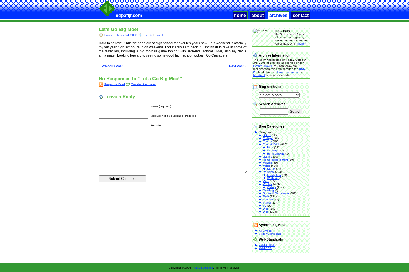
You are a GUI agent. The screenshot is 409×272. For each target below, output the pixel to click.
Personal (268, 171)
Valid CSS (265, 248)
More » (301, 43)
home (240, 15)
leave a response (288, 71)
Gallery (271, 187)
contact (301, 15)
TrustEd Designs (202, 267)
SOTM (271, 168)
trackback (259, 75)
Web (266, 208)
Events (148, 34)
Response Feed (114, 84)
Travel (159, 34)
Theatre (268, 199)
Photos (267, 184)
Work (266, 211)
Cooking (272, 150)
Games (267, 156)
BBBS (267, 135)
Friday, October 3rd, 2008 (120, 34)
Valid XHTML (267, 245)
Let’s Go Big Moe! (118, 29)
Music (266, 165)
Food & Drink (271, 144)
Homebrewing (276, 153)
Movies (267, 162)
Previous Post (112, 66)
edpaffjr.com (129, 15)
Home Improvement (275, 159)
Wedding (273, 178)
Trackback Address (143, 84)
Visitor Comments (270, 233)
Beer (270, 147)
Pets (266, 181)
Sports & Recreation (276, 193)
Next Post (236, 66)
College (268, 138)
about (258, 15)
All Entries (265, 230)
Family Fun (274, 175)
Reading (268, 190)
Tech (266, 196)
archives (278, 15)
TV (265, 205)
